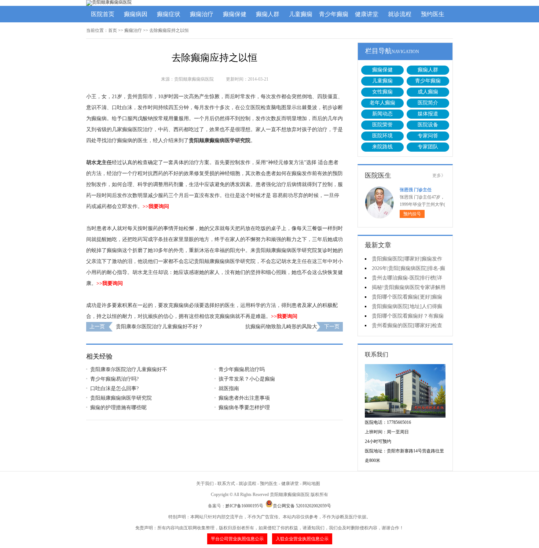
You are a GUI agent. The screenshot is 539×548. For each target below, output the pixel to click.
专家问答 (428, 135)
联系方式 (226, 483)
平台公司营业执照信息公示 (237, 538)
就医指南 (229, 388)
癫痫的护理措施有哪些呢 (118, 407)
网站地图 (311, 483)
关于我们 (205, 483)
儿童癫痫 (300, 14)
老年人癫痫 (382, 102)
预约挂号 (412, 213)
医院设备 (428, 124)
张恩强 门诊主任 (416, 189)
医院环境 (382, 135)
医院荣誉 (382, 124)
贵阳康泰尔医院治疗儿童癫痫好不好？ (159, 326)
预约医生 (432, 14)
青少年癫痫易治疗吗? (114, 379)
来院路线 (382, 146)
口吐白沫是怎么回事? (114, 388)
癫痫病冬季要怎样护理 (244, 407)
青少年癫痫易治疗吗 (242, 369)
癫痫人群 (267, 14)
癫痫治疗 (201, 14)
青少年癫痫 (333, 14)
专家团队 (428, 146)
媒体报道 (428, 113)
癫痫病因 (135, 14)
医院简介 (428, 102)
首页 (112, 30)
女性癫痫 (382, 92)
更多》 (438, 175)
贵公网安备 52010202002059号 (302, 505)
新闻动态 (382, 113)
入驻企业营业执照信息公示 (302, 538)
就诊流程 (399, 14)
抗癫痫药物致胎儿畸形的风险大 (281, 326)
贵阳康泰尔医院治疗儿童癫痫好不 (128, 369)
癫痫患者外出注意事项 (244, 398)
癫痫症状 (168, 14)
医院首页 (102, 14)
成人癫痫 (428, 92)
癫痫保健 (234, 14)
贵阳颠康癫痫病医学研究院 (219, 140)
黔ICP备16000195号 (244, 505)
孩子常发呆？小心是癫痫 (247, 379)
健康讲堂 (366, 14)
